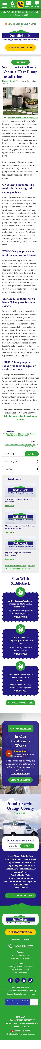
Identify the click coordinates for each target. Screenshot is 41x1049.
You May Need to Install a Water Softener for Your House (20, 435)
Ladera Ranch (30, 859)
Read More (26, 15)
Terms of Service (23, 1003)
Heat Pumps (20, 62)
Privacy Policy (15, 1003)
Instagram (30, 980)
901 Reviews (25, 729)
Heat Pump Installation (15, 565)
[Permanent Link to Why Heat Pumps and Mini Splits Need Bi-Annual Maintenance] (20, 517)
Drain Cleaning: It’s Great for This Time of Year (20, 446)
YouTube (23, 980)
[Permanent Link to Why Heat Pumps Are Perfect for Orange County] (20, 543)
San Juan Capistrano (28, 881)
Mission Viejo (12, 868)
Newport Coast (20, 872)
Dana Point (10, 859)
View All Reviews (20, 780)
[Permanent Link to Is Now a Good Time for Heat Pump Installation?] (20, 490)
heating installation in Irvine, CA (23, 117)
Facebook (10, 980)
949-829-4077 (20, 4)
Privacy (32, 1004)
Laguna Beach (14, 862)
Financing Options (20, 939)
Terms (36, 1004)
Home (5, 81)
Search (32, 454)
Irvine (27, 569)
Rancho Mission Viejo (20, 875)
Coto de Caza (27, 856)
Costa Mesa (13, 856)
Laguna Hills (27, 862)
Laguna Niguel (14, 865)
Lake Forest (28, 865)
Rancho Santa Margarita (20, 878)
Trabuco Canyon (20, 884)
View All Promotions (20, 702)
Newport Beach (27, 868)
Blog (12, 81)
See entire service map (20, 895)
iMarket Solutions (22, 1031)
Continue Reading (21, 773)
